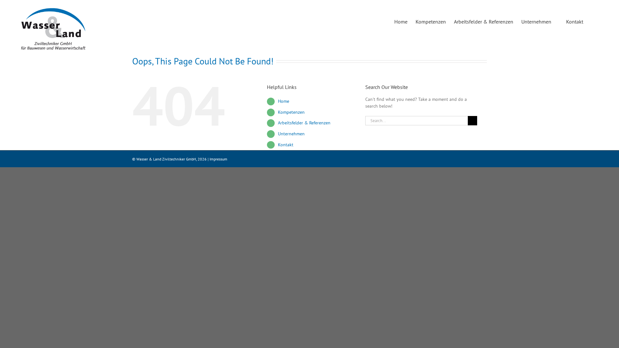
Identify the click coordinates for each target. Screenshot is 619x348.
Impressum (218, 159)
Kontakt (285, 145)
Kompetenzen (291, 112)
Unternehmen (291, 134)
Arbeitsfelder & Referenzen (304, 123)
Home (283, 101)
